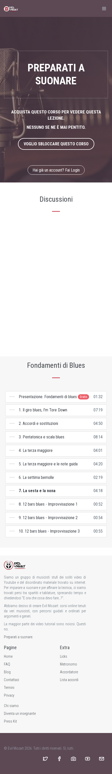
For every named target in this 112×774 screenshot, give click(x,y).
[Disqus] (56, 284)
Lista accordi (69, 680)
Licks (63, 656)
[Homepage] (11, 8)
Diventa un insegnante (20, 713)
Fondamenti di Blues (56, 365)
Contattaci (11, 680)
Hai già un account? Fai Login (56, 170)
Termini (9, 687)
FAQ (7, 664)
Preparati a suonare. (18, 637)
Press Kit (10, 721)
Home (8, 656)
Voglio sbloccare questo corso (56, 143)
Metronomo (68, 664)
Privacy (9, 695)
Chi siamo (11, 706)
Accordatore (69, 672)
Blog (7, 672)
